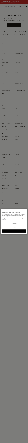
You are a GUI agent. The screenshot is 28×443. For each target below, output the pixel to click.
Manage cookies (14, 223)
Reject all (14, 227)
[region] (14, 221)
